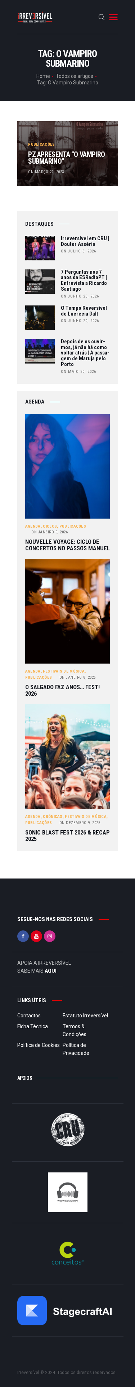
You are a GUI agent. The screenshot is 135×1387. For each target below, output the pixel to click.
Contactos (29, 1015)
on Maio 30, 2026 (78, 371)
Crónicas (52, 816)
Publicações (41, 144)
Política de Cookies (38, 1045)
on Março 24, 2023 (46, 171)
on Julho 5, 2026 (78, 251)
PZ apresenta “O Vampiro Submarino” (66, 158)
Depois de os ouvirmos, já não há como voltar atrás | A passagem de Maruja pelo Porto (85, 353)
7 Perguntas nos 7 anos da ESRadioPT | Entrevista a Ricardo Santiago (84, 280)
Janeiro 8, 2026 (77, 677)
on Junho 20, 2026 (80, 320)
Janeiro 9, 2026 (49, 532)
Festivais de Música (64, 671)
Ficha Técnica (32, 1026)
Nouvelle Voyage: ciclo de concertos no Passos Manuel (67, 545)
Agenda (33, 526)
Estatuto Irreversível (85, 1015)
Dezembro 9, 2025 (79, 822)
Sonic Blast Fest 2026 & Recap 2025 (67, 835)
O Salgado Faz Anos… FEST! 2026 (62, 690)
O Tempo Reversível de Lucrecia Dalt (84, 311)
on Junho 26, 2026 (80, 296)
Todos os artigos (74, 76)
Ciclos (50, 526)
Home (43, 76)
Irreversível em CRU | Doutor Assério (85, 241)
